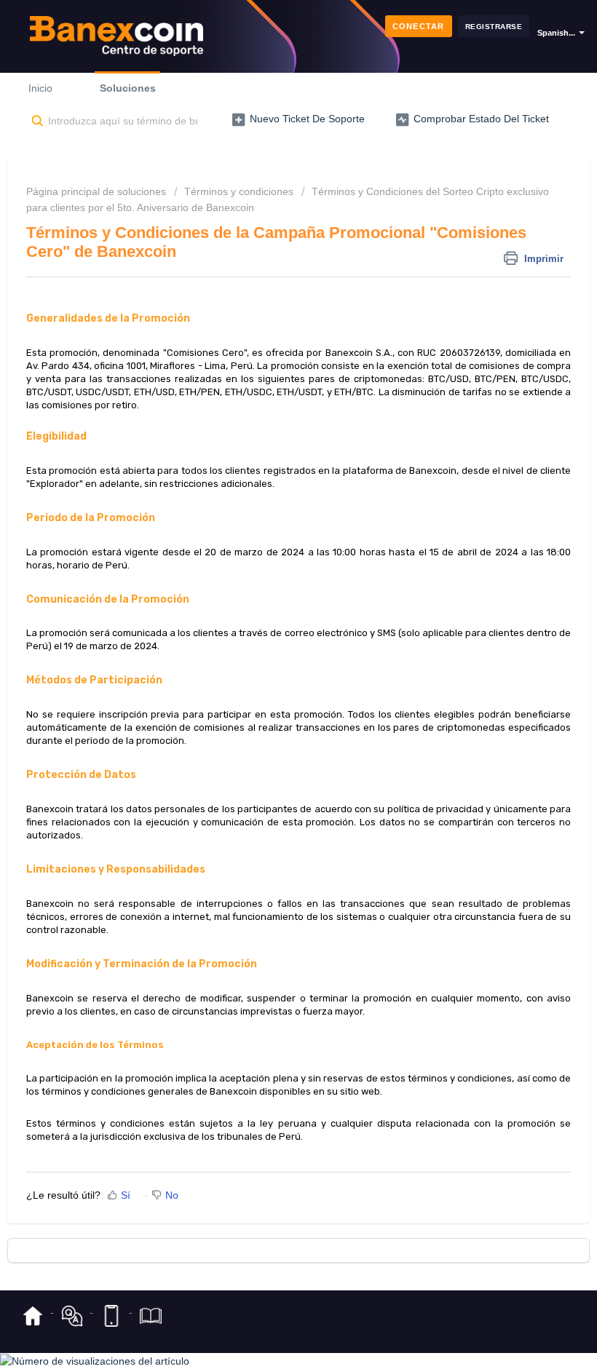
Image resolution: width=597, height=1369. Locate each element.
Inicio (40, 88)
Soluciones (128, 88)
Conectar (418, 26)
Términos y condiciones (238, 191)
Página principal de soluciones (97, 191)
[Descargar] (271, 686)
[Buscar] (35, 121)
